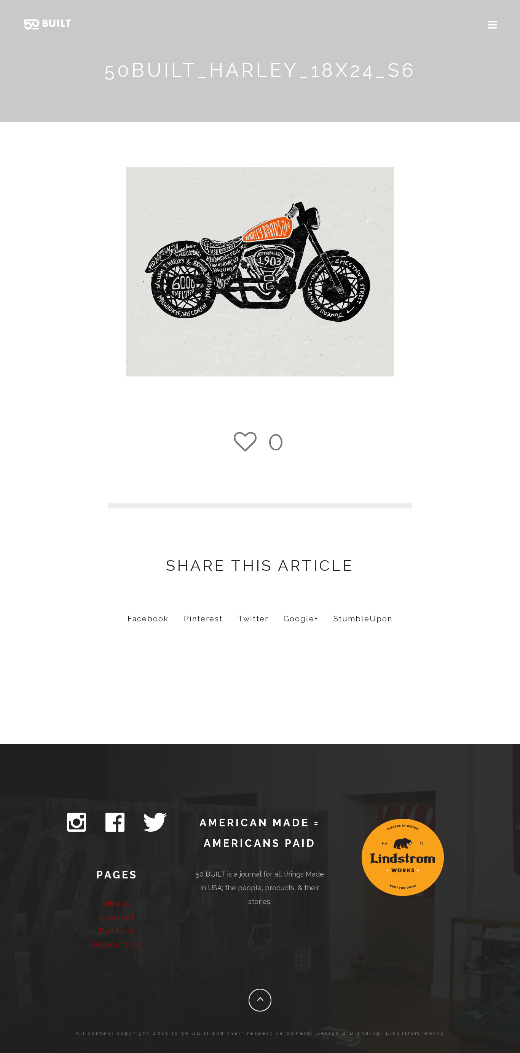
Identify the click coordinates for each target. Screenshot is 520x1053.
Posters (117, 931)
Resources (117, 944)
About (117, 903)
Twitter (253, 618)
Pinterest (203, 618)
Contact (117, 917)
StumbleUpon (362, 618)
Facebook (148, 618)
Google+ (301, 618)
